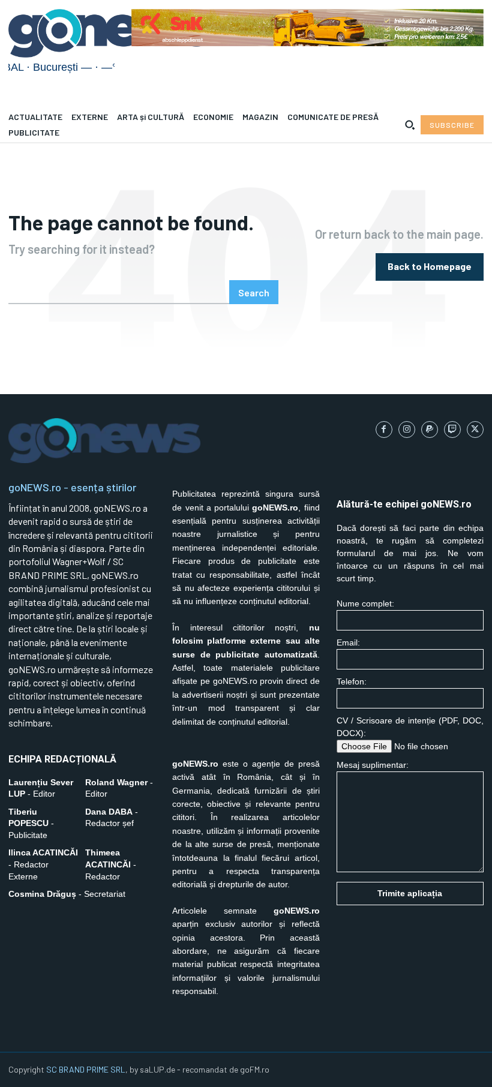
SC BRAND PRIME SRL (85, 1069)
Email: (348, 642)
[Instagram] (406, 429)
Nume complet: (365, 603)
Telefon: (352, 681)
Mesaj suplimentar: (373, 765)
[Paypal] (429, 429)
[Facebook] (384, 429)
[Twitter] (475, 429)
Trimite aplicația (409, 893)
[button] (410, 125)
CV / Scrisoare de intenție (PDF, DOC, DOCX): (410, 727)
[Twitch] (452, 429)
